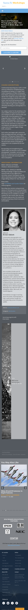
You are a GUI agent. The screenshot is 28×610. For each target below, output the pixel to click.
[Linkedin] (16, 603)
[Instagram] (3, 603)
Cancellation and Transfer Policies (14, 183)
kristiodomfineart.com (13, 307)
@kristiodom (12, 311)
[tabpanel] (14, 487)
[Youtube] (8, 603)
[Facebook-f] (12, 603)
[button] (2, 10)
